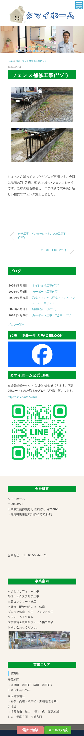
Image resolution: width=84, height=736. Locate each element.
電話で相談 (30, 730)
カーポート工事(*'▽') (45, 291)
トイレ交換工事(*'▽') (45, 285)
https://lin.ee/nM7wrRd (22, 397)
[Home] (42, 7)
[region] (42, 39)
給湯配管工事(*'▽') (44, 309)
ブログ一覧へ (16, 324)
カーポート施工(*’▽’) (53, 250)
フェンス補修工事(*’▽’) (34, 61)
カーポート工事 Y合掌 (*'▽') (52, 315)
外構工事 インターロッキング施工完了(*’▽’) (42, 235)
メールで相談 (58, 730)
